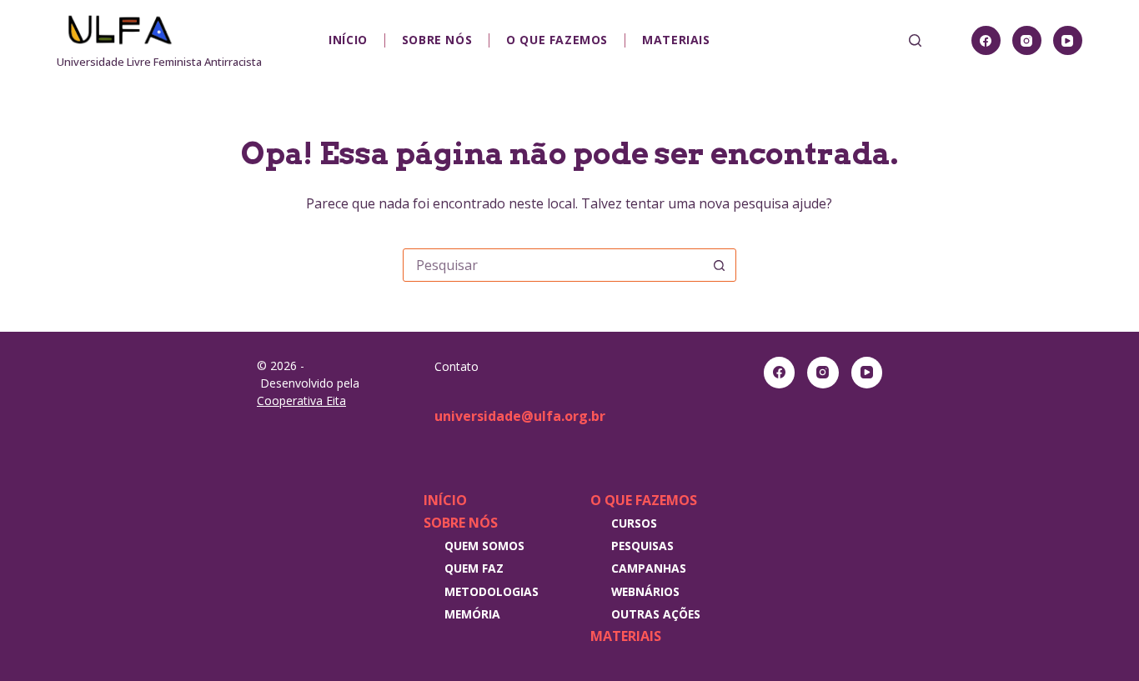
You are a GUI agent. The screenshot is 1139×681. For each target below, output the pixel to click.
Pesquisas (642, 545)
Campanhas (648, 568)
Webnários (645, 591)
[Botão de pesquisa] (719, 265)
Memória (472, 614)
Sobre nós (437, 40)
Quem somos (484, 545)
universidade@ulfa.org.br (519, 416)
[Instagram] (1026, 40)
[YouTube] (1067, 40)
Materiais (676, 40)
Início (348, 40)
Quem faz (474, 568)
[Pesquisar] (915, 40)
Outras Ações (655, 614)
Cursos (634, 523)
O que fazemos (557, 40)
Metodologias (491, 591)
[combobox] (554, 265)
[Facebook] (986, 40)
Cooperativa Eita (301, 400)
